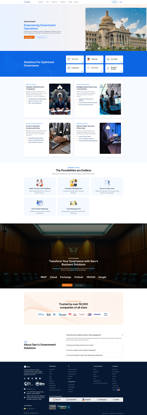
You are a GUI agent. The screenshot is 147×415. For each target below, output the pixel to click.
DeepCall (95, 371)
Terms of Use (105, 413)
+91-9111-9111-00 (30, 408)
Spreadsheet (52, 385)
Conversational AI (72, 369)
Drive (50, 371)
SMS (94, 369)
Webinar (51, 381)
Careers (114, 390)
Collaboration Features (55, 390)
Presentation (52, 387)
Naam (69, 378)
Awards (114, 374)
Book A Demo (28, 37)
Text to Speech (72, 374)
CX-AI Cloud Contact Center (100, 383)
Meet (50, 378)
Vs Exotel (70, 391)
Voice (94, 374)
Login (120, 2)
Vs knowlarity (71, 387)
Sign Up (115, 2)
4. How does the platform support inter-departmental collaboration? (84, 355)
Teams (50, 374)
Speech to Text (72, 371)
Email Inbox (52, 369)
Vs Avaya (70, 389)
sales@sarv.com (31, 389)
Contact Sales (41, 37)
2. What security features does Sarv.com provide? (80, 345)
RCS (94, 378)
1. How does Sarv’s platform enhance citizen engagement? (83, 335)
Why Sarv (114, 369)
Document (51, 383)
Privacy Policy (112, 413)
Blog (113, 378)
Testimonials (115, 385)
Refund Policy (120, 413)
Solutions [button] (54, 2)
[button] (48, 2)
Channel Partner (116, 387)
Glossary (114, 383)
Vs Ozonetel (71, 384)
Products (40, 2)
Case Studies (115, 371)
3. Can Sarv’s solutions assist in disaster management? (81, 350)
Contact (76, 2)
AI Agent (70, 376)
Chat (50, 376)
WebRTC (95, 376)
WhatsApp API (96, 381)
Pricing (70, 2)
